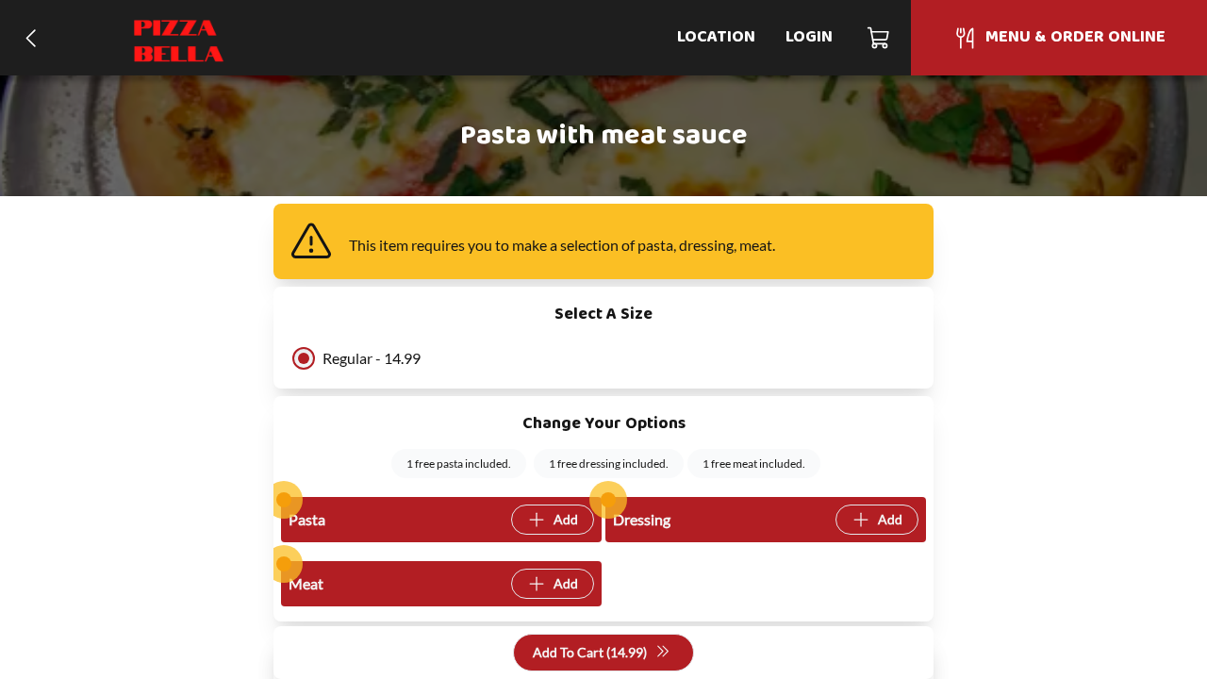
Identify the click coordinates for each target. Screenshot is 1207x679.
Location (716, 37)
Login (809, 37)
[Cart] (879, 37)
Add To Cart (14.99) (590, 652)
